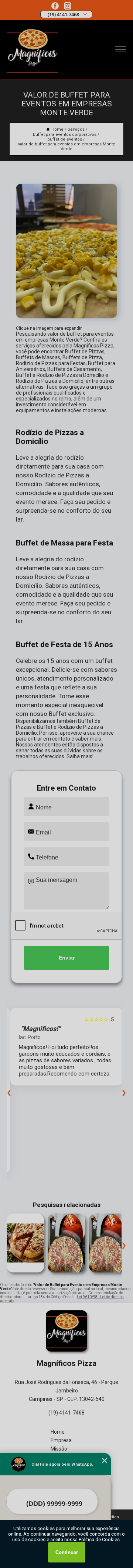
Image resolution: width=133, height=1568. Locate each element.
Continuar (66, 1552)
